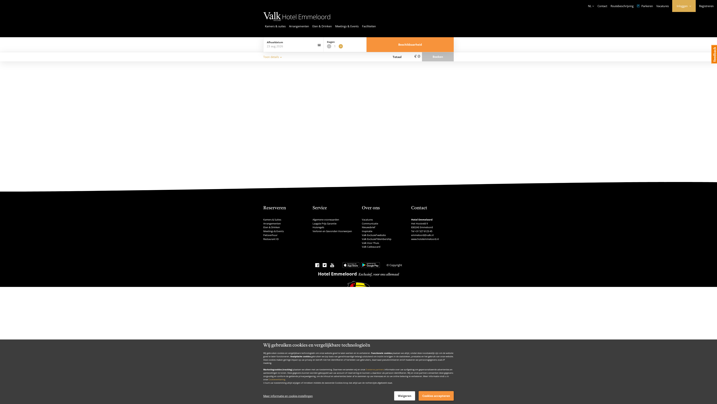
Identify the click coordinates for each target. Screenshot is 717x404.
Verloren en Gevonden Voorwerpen (332, 231)
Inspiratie (367, 231)
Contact (602, 6)
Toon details (271, 57)
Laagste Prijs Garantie (324, 223)
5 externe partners (375, 369)
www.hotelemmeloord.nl (425, 239)
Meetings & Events (347, 26)
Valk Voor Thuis (370, 243)
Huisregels (318, 227)
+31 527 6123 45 (423, 231)
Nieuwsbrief (368, 227)
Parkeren (647, 6)
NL (590, 6)
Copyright (395, 265)
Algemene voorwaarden (326, 219)
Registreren (706, 6)
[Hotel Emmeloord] (296, 21)
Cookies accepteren (436, 396)
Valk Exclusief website (374, 235)
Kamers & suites (275, 26)
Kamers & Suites (272, 219)
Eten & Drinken (322, 26)
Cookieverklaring (277, 379)
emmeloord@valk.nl (422, 235)
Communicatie (370, 223)
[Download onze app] (351, 265)
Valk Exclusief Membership (376, 239)
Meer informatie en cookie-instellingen (288, 396)
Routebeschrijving (622, 6)
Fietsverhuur (270, 235)
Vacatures (662, 6)
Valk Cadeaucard (371, 246)
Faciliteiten (369, 26)
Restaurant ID (271, 239)
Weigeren (404, 396)
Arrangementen (299, 26)
